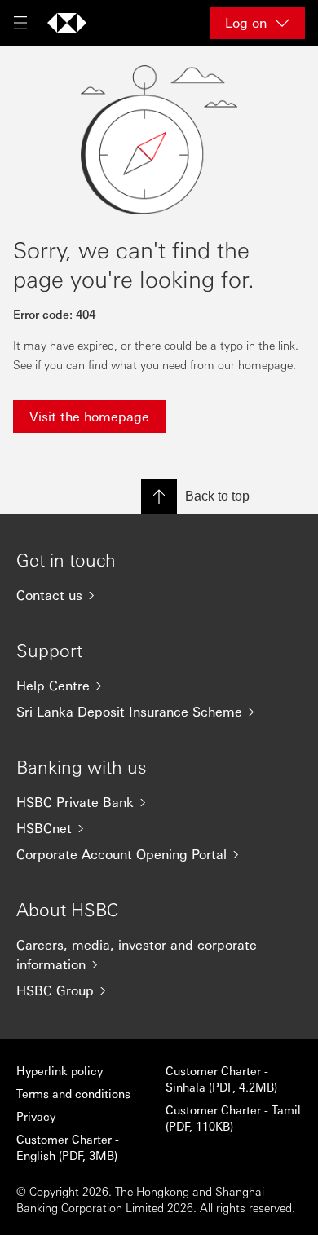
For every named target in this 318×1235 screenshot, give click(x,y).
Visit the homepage (89, 416)
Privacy (35, 1116)
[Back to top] (159, 496)
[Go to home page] (67, 23)
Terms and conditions (73, 1093)
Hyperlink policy (59, 1070)
